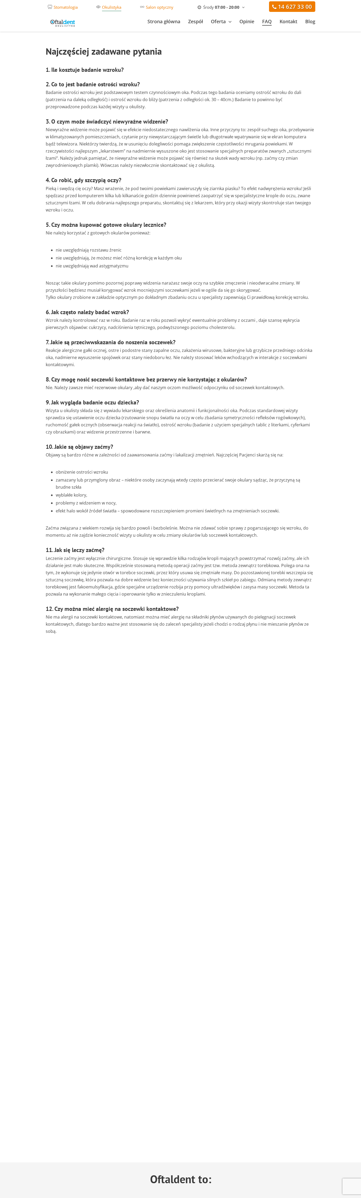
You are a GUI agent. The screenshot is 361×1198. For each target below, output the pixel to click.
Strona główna (163, 21)
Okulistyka (111, 7)
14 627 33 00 (295, 6)
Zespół (195, 21)
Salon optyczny (159, 7)
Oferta (218, 21)
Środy (220, 7)
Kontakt (288, 21)
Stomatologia (66, 7)
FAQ (267, 21)
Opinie (246, 21)
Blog (310, 21)
